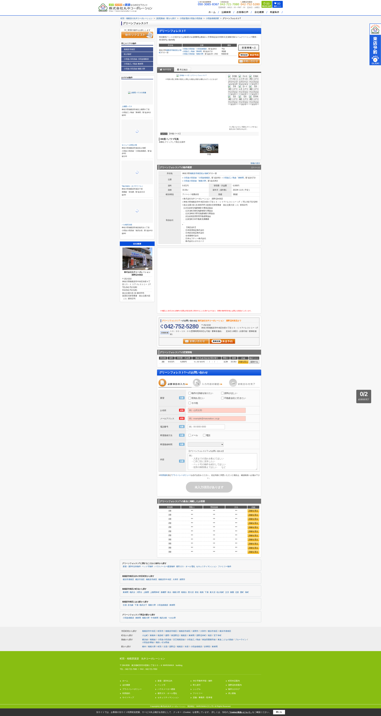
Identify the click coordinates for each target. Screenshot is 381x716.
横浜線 (145, 639)
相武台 (132, 592)
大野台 (139, 592)
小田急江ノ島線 (188, 51)
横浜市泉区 (140, 579)
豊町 (242, 592)
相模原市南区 (171, 50)
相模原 (184, 635)
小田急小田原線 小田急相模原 (136, 59)
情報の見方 (255, 163)
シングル (197, 689)
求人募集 (232, 693)
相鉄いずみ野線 (162, 642)
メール (194, 435)
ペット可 (161, 685)
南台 (169, 592)
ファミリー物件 (224, 566)
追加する (254, 362)
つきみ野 (172, 618)
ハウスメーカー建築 (166, 689)
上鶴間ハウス (127, 106)
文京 (227, 592)
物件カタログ (234, 689)
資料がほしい (230, 393)
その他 (194, 403)
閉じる (279, 712)
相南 (201, 592)
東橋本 (153, 635)
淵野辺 (172, 646)
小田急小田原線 (188, 49)
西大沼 (191, 592)
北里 (237, 592)
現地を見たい (197, 398)
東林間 (199, 51)
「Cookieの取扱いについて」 (240, 712)
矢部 (187, 646)
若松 (197, 592)
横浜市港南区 (128, 579)
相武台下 (143, 605)
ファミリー (198, 693)
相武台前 (163, 618)
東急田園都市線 (209, 639)
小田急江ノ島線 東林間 (133, 64)
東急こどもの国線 (226, 639)
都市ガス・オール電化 (185, 566)
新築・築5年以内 (165, 681)
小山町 (145, 635)
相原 (210, 635)
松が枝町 (205, 173)
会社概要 (126, 685)
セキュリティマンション (206, 566)
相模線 (153, 639)
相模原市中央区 (164, 579)
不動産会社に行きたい (235, 398)
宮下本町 (217, 635)
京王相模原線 (179, 639)
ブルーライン (241, 639)
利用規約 (164, 475)
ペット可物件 (147, 566)
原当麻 (130, 605)
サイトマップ (128, 697)
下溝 (206, 592)
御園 (232, 592)
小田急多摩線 (148, 642)
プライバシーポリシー (181, 475)
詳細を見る (243, 362)
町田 (159, 646)
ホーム (125, 681)
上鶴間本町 (155, 592)
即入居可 (197, 685)
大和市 (175, 579)
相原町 (161, 635)
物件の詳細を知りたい (202, 393)
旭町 (247, 592)
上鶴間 (146, 592)
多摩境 (207, 646)
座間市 (182, 579)
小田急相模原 (201, 49)
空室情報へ (248, 47)
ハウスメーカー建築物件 (164, 566)
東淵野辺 (175, 635)
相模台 (184, 592)
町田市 (160, 631)
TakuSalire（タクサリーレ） (133, 186)
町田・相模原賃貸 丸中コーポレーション (142, 658)
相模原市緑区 (151, 579)
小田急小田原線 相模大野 (134, 69)
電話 (208, 435)
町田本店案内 (234, 681)
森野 (167, 635)
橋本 (144, 646)
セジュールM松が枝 (129, 145)
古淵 (125, 605)
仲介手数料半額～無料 (202, 681)
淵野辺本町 (201, 635)
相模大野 (199, 54)
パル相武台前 (127, 225)
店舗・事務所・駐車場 (202, 697)
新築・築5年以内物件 (132, 566)
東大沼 (212, 592)
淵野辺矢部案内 (235, 685)
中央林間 (154, 618)
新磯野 (163, 592)
